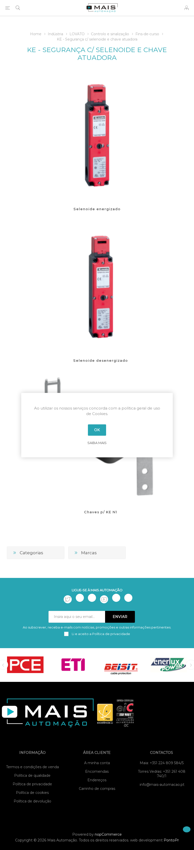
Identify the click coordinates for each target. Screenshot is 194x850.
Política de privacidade (32, 784)
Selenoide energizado (97, 209)
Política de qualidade (32, 775)
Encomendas (97, 771)
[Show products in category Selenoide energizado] (97, 135)
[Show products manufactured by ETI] (73, 665)
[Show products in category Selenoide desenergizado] (101, 286)
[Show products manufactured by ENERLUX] (168, 665)
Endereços (96, 780)
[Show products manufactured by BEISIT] (121, 665)
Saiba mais (97, 443)
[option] (25, 665)
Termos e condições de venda (32, 767)
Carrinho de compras (97, 788)
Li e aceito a (100, 634)
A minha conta (97, 763)
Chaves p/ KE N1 (100, 512)
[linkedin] (116, 598)
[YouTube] (104, 599)
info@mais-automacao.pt (162, 784)
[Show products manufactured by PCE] (25, 665)
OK (97, 430)
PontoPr (171, 840)
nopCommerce (108, 834)
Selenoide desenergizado (100, 360)
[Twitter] (68, 599)
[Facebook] (80, 598)
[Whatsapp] (128, 598)
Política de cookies (32, 792)
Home (35, 34)
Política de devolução (32, 801)
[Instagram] (92, 598)
